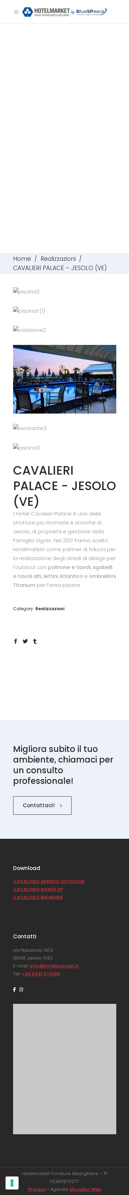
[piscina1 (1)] (64, 310)
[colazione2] (64, 330)
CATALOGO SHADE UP (38, 889)
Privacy (37, 1189)
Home (22, 259)
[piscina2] (64, 291)
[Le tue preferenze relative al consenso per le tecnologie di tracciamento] (12, 1183)
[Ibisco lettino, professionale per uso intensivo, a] (64, 1093)
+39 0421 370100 (41, 974)
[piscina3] (64, 447)
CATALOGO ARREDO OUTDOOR (49, 881)
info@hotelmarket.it (54, 966)
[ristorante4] (64, 379)
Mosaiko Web (85, 1189)
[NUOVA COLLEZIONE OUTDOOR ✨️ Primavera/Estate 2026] (64, 1055)
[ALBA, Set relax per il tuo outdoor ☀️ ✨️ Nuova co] (64, 1024)
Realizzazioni (58, 259)
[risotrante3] (64, 428)
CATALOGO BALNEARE (38, 897)
